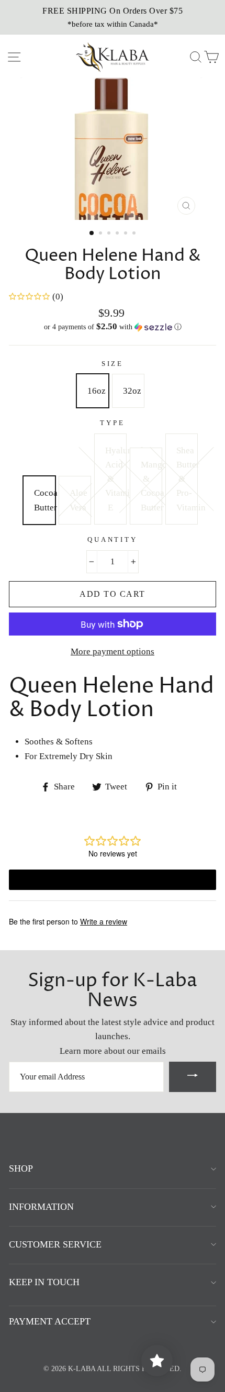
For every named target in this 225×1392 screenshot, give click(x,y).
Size (112, 364)
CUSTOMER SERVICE (55, 1244)
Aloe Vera (78, 500)
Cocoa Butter (44, 500)
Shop (21, 1168)
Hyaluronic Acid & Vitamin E (115, 479)
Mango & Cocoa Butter (151, 486)
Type (112, 423)
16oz (96, 391)
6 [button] (135, 234)
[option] (112, 17)
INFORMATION (41, 1206)
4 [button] (118, 234)
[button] (112, 327)
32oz (132, 391)
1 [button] (92, 233)
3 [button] (110, 234)
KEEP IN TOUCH (44, 1282)
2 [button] (101, 234)
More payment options (112, 651)
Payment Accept (50, 1321)
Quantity (112, 539)
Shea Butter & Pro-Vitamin (186, 479)
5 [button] (126, 234)
